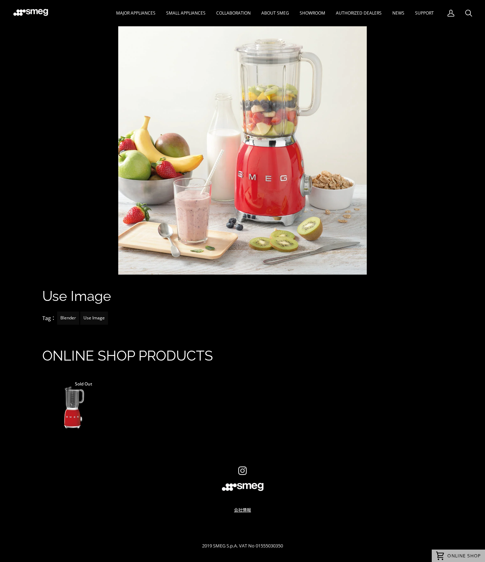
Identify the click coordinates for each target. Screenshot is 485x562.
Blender (68, 317)
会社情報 (242, 510)
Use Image (94, 317)
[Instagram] (242, 470)
